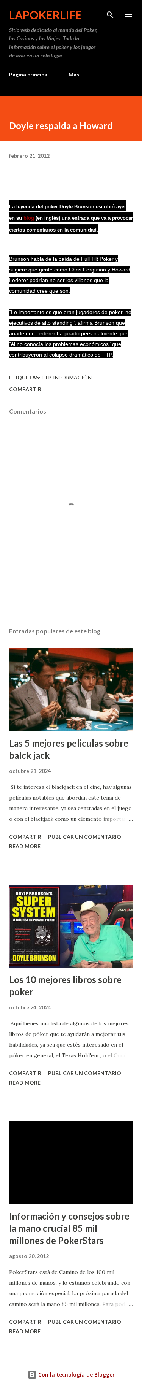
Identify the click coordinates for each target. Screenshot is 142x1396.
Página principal (29, 74)
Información (72, 377)
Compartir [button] (25, 389)
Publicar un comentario (84, 836)
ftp (46, 377)
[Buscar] (110, 13)
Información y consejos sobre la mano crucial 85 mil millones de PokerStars (69, 1228)
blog (28, 218)
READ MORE (25, 846)
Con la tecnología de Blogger (76, 1374)
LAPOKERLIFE (45, 15)
